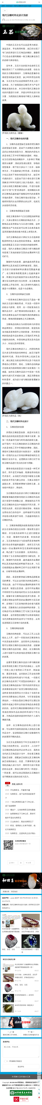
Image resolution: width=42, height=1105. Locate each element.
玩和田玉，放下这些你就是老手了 (20, 796)
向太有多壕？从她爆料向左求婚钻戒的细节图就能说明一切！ (10, 931)
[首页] (39, 1073)
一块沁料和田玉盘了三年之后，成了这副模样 (20, 804)
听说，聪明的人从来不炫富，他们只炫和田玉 (20, 827)
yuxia (7, 20)
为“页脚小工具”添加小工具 (21, 1077)
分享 (29, 863)
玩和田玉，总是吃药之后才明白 (20, 833)
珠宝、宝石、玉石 (8, 949)
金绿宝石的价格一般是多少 (24, 1005)
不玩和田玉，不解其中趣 (17, 790)
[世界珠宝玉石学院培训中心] (21, 3)
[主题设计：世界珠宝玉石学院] (21, 1095)
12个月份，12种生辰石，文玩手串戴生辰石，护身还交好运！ (30, 931)
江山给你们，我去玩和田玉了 (19, 822)
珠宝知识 (9, 6)
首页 (3, 6)
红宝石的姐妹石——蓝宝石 (24, 995)
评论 (26, 20)
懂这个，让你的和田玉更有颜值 (20, 810)
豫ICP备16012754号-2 (20, 1088)
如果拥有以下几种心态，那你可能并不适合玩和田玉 (20, 816)
